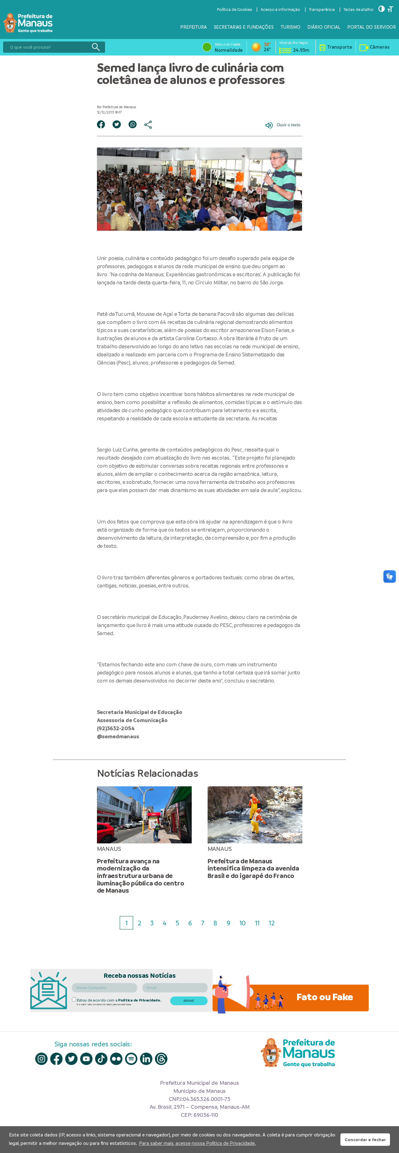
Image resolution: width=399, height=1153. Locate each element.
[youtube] (86, 1059)
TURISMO (290, 27)
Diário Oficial (323, 27)
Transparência (322, 9)
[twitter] (71, 1059)
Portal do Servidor (371, 27)
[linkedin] (146, 1059)
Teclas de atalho (358, 9)
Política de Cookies (234, 9)
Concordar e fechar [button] (365, 1139)
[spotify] (131, 1059)
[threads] (161, 1059)
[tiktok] (101, 1059)
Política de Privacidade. (139, 1000)
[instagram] (41, 1059)
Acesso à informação (280, 9)
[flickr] (116, 1059)
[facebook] (56, 1059)
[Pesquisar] (95, 47)
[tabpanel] (144, 840)
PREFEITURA (193, 27)
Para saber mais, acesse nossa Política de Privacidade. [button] (197, 1143)
